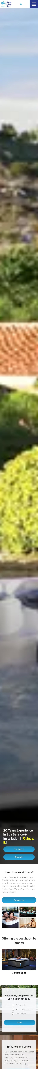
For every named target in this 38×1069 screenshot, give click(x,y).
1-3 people (21, 1005)
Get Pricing (19, 849)
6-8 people (21, 1013)
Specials (19, 857)
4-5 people (21, 1009)
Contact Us (19, 900)
